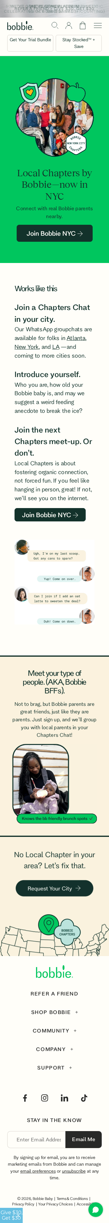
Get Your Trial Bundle (30, 39)
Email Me (83, 1139)
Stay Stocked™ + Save (78, 43)
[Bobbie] (20, 26)
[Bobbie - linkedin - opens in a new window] (64, 1098)
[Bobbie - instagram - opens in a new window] (44, 1098)
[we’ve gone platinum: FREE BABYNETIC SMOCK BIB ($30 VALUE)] (54, 9)
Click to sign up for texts (59, 1151)
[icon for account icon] (69, 25)
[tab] (54, 1012)
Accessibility (87, 1204)
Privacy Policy (23, 1204)
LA (55, 346)
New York (27, 346)
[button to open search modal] (55, 25)
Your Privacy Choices (55, 1204)
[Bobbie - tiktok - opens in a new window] (84, 1098)
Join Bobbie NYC (52, 233)
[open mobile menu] (96, 25)
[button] (83, 25)
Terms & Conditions (72, 1198)
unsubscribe (74, 1171)
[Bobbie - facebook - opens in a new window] (25, 1098)
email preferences (38, 1171)
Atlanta (76, 338)
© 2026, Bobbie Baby (35, 1198)
